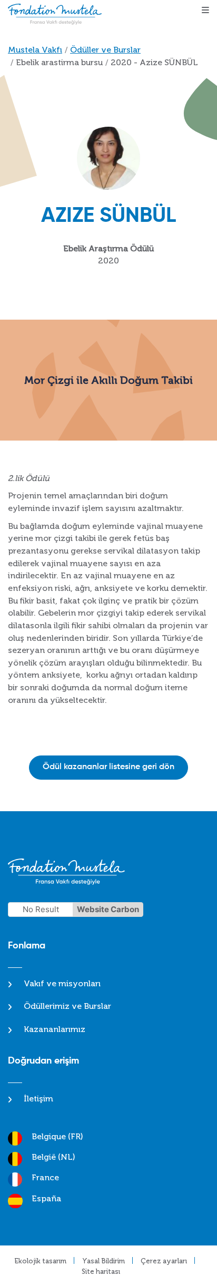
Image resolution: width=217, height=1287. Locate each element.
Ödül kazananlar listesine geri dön (108, 767)
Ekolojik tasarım (40, 1261)
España (46, 1198)
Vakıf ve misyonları (62, 983)
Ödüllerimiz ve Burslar (67, 1006)
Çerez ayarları (164, 1261)
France (45, 1177)
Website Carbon (108, 909)
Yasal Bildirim (103, 1261)
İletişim (38, 1099)
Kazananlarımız (54, 1029)
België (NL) (53, 1157)
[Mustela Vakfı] (57, 14)
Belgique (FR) (57, 1136)
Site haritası (101, 1271)
